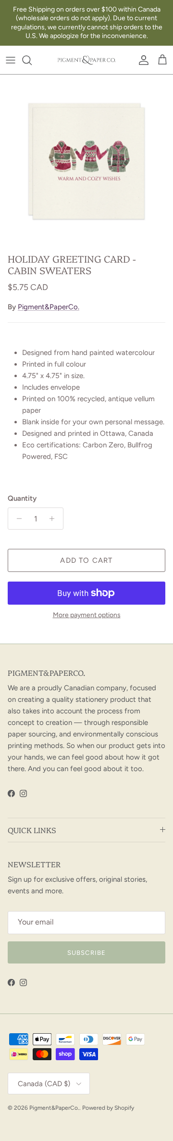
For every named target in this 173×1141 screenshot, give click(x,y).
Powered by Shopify (108, 1107)
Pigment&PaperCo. (48, 307)
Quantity (22, 498)
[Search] (31, 60)
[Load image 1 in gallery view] (86, 161)
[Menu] (10, 60)
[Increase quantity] (54, 518)
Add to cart (86, 560)
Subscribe (86, 952)
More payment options (87, 615)
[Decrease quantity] (16, 518)
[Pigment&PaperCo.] (86, 60)
